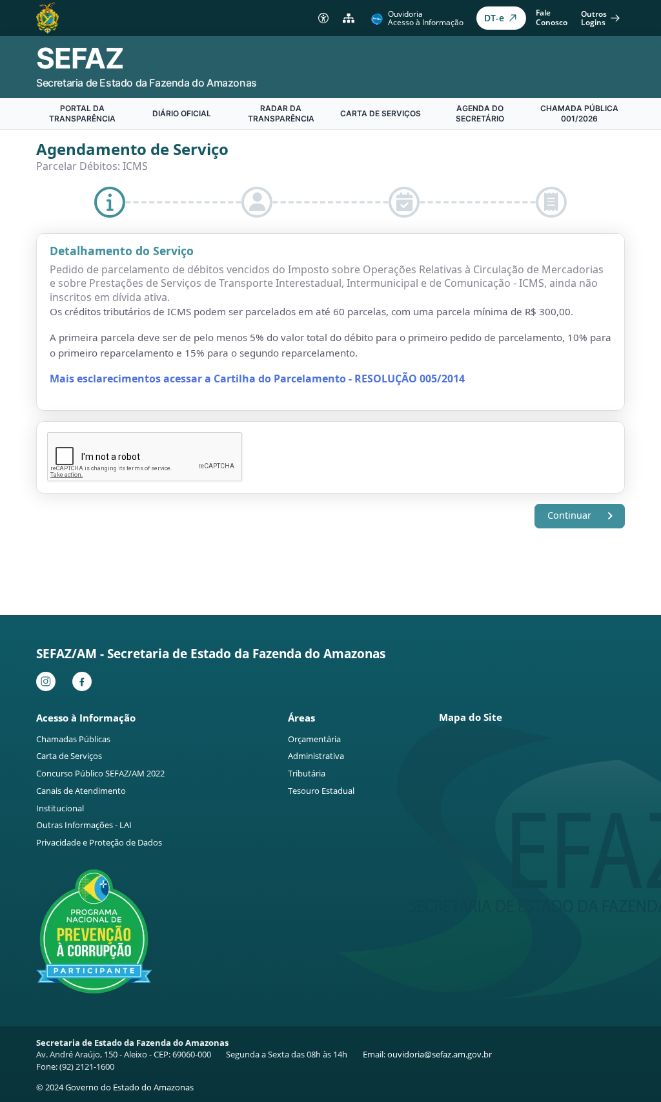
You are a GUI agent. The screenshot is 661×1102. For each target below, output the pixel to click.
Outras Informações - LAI (84, 825)
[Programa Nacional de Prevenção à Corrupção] (94, 931)
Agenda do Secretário (480, 113)
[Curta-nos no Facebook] (85, 681)
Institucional (60, 808)
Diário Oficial (181, 113)
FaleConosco (551, 17)
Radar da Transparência (281, 113)
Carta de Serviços (380, 113)
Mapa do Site (470, 717)
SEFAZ (79, 58)
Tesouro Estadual (321, 790)
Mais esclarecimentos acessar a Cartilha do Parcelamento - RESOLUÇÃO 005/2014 (257, 378)
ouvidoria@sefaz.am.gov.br (439, 1054)
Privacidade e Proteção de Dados (99, 842)
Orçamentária (314, 739)
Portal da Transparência (82, 113)
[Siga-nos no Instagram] (49, 681)
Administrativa (316, 756)
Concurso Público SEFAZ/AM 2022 (100, 773)
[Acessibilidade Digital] (324, 18)
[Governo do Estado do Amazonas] (47, 17)
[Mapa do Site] (349, 18)
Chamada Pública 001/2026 (579, 113)
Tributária (306, 773)
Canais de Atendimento (81, 790)
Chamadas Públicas (73, 739)
